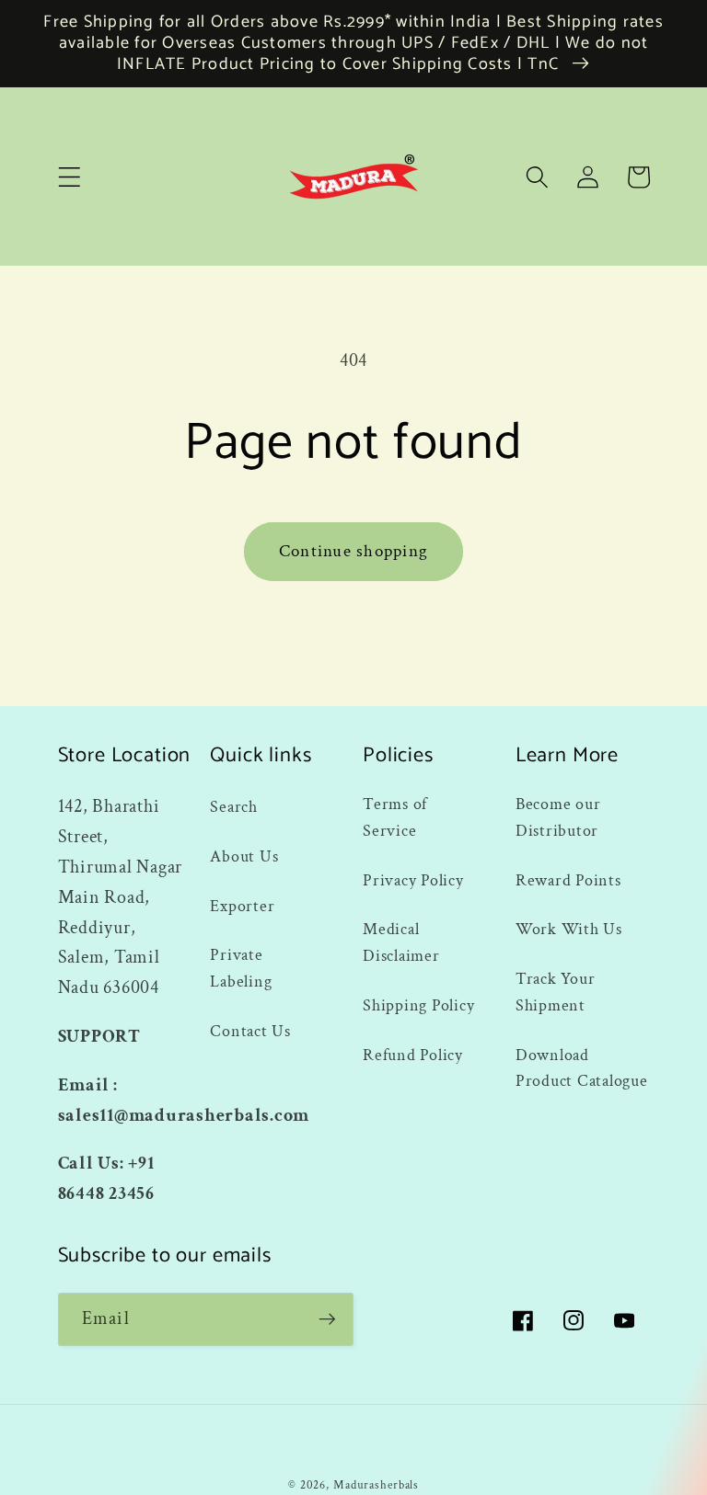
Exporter (242, 906)
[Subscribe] (327, 1319)
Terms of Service (395, 817)
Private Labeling (241, 968)
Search (234, 806)
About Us (244, 856)
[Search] (537, 177)
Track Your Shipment (556, 992)
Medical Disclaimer (401, 942)
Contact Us (250, 1031)
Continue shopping (353, 551)
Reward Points (568, 880)
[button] (69, 177)
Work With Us (569, 929)
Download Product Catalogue (582, 1068)
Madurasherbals (376, 1485)
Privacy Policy (413, 880)
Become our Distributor (558, 817)
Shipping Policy (418, 1005)
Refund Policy (413, 1055)
